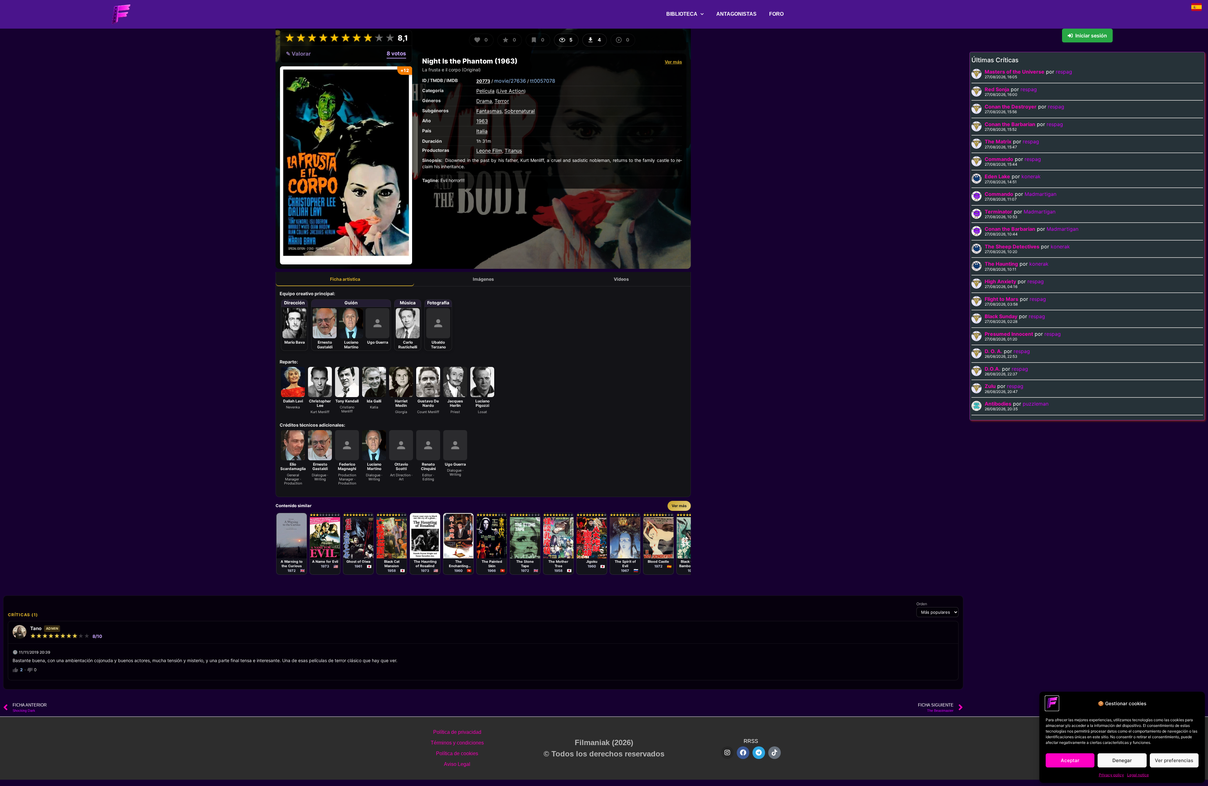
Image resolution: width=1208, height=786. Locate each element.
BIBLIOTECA (681, 14)
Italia (482, 131)
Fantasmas (489, 111)
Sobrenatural (519, 111)
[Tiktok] (774, 752)
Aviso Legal (457, 764)
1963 (482, 121)
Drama (484, 101)
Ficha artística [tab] (345, 279)
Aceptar (1070, 760)
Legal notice (1138, 774)
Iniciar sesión (1091, 35)
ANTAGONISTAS (736, 14)
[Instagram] (727, 752)
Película (485, 91)
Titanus (513, 150)
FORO (776, 14)
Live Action (510, 91)
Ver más (673, 61)
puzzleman (1036, 404)
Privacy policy (1111, 774)
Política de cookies (457, 753)
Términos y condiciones (457, 742)
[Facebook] (743, 752)
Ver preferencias (1174, 760)
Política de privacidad (457, 732)
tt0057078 (542, 81)
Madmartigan (1040, 194)
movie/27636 (510, 81)
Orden (921, 604)
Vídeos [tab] (621, 279)
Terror (502, 101)
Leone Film (489, 150)
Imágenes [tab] (483, 279)
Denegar (1122, 760)
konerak (1031, 176)
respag (1064, 72)
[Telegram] (758, 752)
